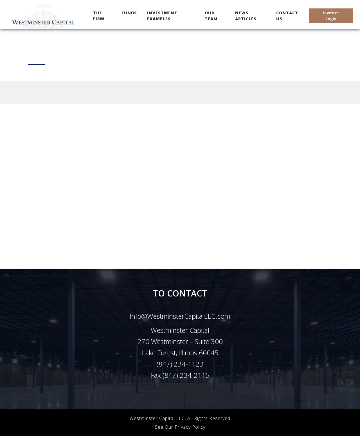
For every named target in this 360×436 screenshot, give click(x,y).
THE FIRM (103, 15)
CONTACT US (287, 15)
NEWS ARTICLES (245, 15)
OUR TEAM (211, 15)
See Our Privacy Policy (180, 427)
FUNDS (129, 12)
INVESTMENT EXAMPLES (162, 15)
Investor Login (331, 15)
